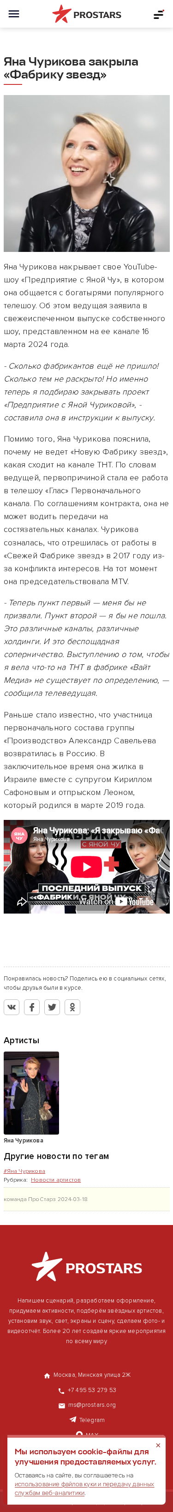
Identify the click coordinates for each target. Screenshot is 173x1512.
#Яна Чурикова (25, 1171)
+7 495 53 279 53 (92, 1390)
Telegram (92, 1420)
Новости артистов (56, 1180)
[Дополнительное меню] (159, 14)
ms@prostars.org (92, 1405)
